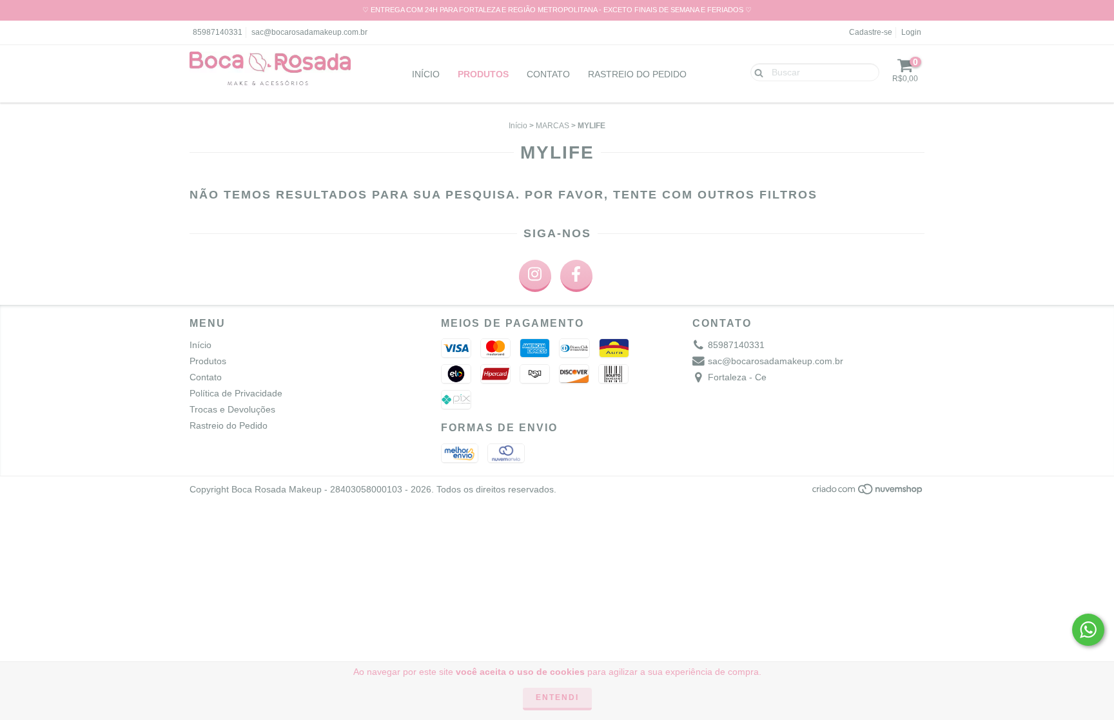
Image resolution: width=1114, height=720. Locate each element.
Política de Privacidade (236, 393)
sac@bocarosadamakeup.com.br (309, 32)
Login (911, 32)
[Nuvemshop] (868, 492)
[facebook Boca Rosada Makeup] (576, 276)
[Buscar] (755, 71)
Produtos (483, 74)
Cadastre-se (870, 32)
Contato (548, 74)
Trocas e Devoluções (232, 409)
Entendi (557, 697)
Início (426, 74)
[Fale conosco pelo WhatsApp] (1088, 630)
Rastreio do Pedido (637, 74)
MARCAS (552, 125)
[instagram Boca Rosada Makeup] (535, 276)
